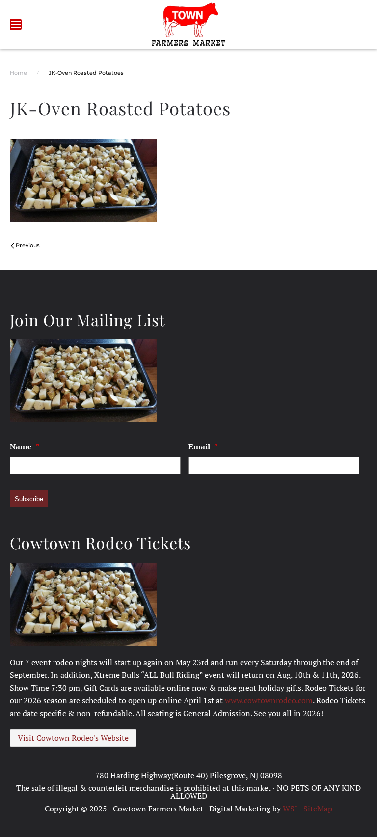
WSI (290, 808)
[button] (16, 24)
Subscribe (29, 498)
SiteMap (317, 808)
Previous (28, 245)
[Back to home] (188, 24)
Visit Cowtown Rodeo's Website (73, 737)
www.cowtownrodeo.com (269, 700)
